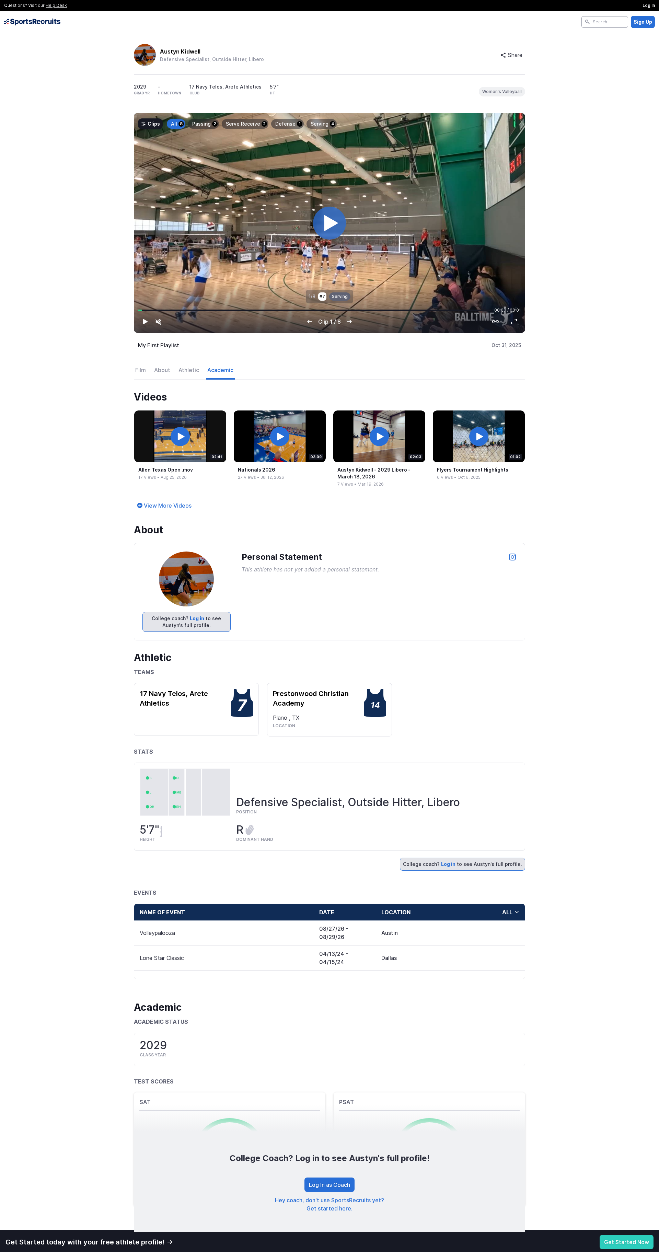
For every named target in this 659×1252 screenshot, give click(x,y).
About (162, 370)
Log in (197, 618)
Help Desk (56, 5)
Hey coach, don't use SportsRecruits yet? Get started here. (329, 1204)
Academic (220, 370)
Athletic (188, 370)
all (507, 912)
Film (140, 370)
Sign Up (643, 22)
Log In (649, 5)
